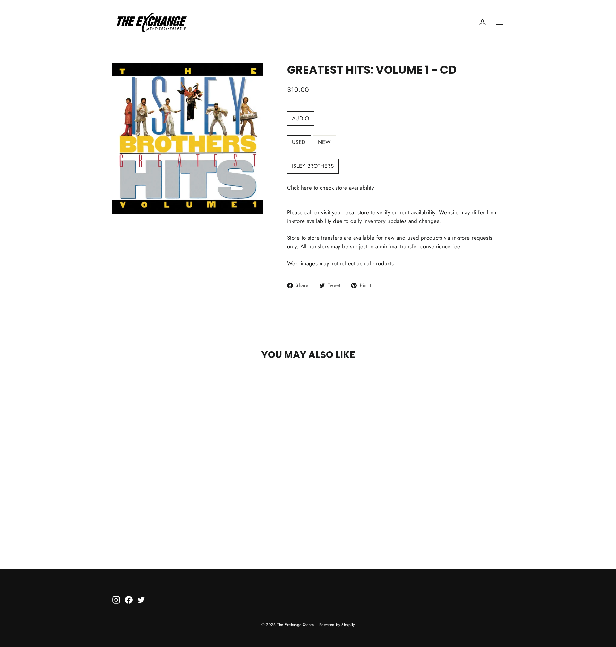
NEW (324, 142)
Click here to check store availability (330, 188)
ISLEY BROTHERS (313, 166)
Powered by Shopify (337, 624)
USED (299, 142)
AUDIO (300, 118)
